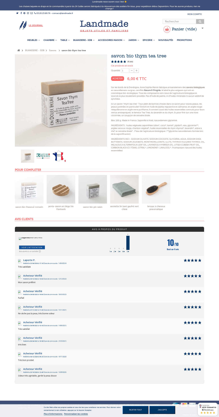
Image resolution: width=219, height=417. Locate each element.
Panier (184, 29)
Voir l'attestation (32, 247)
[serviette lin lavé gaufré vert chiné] (124, 189)
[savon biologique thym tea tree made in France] (59, 156)
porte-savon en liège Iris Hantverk (60, 207)
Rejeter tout (135, 410)
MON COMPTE (194, 14)
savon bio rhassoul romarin (29, 207)
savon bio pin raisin (92, 207)
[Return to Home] (19, 51)
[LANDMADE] (109, 26)
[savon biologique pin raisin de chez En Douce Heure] (92, 189)
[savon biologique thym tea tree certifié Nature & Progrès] (43, 156)
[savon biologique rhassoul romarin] (29, 189)
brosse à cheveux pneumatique (156, 207)
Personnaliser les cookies (76, 414)
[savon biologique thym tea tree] (27, 156)
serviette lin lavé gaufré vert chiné (124, 207)
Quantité (115, 70)
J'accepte (162, 410)
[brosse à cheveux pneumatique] (156, 189)
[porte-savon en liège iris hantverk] (61, 189)
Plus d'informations (53, 414)
